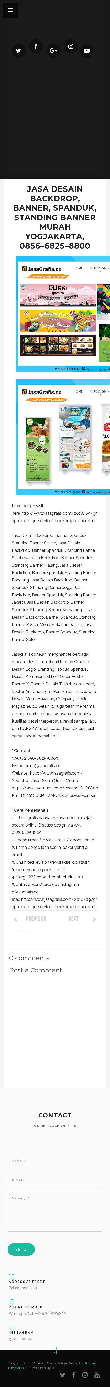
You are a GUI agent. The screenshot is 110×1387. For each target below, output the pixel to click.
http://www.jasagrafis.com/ (56, 773)
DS (53, 1368)
